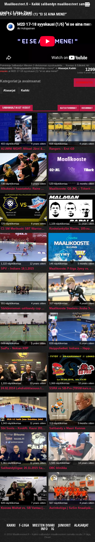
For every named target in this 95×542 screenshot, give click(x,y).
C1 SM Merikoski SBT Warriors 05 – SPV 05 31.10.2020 (24, 228)
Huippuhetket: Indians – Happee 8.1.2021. (72, 348)
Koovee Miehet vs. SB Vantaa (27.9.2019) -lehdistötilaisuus (24, 508)
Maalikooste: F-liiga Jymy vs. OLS (72, 268)
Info (44, 529)
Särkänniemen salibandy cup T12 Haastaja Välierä (24, 308)
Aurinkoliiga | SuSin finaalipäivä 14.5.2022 (72, 508)
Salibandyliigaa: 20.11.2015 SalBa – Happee (24, 468)
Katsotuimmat (68, 108)
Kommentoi (84, 82)
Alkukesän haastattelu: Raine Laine (24, 188)
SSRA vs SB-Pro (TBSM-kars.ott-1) (72, 388)
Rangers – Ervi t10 (61, 148)
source (4, 71)
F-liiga (24, 525)
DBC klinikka (58, 468)
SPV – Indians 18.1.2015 (17, 268)
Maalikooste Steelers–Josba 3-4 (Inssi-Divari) (72, 308)
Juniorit (64, 525)
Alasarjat (63, 68)
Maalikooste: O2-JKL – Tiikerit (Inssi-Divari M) (72, 188)
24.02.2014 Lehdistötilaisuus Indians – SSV (24, 388)
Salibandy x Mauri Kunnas (67, 428)
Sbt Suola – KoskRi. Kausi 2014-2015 (24, 428)
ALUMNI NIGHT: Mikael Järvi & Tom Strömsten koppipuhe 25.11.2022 (24, 148)
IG (52, 529)
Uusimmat (87, 108)
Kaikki (72, 68)
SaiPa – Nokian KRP (14, 348)
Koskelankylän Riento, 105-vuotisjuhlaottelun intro (72, 228)
